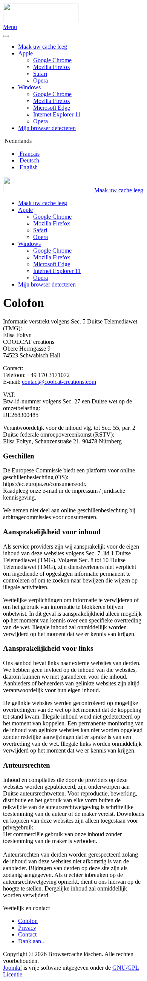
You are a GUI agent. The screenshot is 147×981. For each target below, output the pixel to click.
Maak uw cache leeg (42, 46)
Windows (29, 87)
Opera (40, 80)
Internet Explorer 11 (57, 114)
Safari (40, 74)
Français (29, 153)
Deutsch (28, 160)
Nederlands (17, 141)
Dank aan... (32, 941)
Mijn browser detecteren (47, 128)
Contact (27, 934)
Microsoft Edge (51, 107)
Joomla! (12, 967)
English (28, 167)
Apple (25, 53)
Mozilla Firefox (51, 67)
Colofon (28, 921)
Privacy (27, 927)
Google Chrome (52, 60)
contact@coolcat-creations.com (59, 382)
